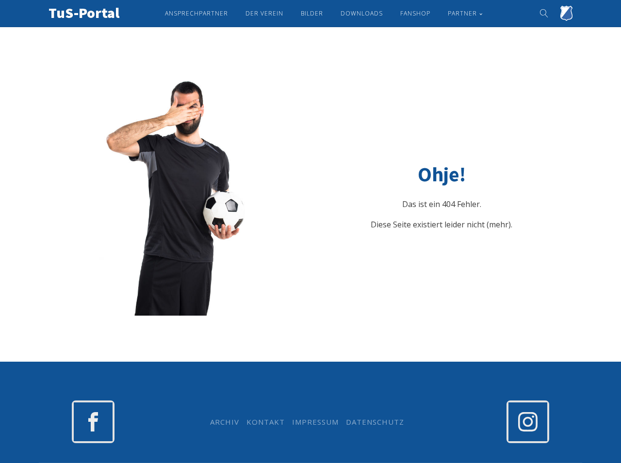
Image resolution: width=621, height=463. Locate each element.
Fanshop (415, 13)
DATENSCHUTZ (375, 422)
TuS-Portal (84, 12)
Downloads (362, 13)
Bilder (312, 13)
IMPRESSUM (315, 422)
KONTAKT (265, 422)
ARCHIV (224, 422)
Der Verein (264, 13)
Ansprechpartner (196, 13)
